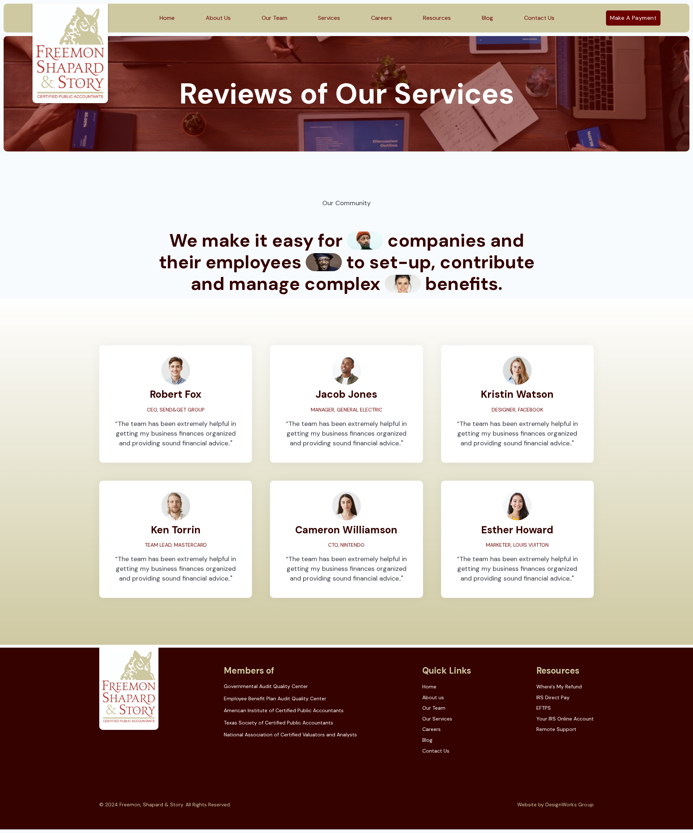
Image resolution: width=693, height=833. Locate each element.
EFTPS (543, 708)
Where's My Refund (559, 686)
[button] (437, 17)
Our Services (437, 718)
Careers (381, 18)
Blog (487, 18)
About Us (218, 18)
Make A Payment (633, 18)
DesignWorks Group (569, 804)
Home (167, 18)
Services (329, 18)
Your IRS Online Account (565, 718)
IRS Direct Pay (553, 697)
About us (433, 697)
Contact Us (539, 18)
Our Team (274, 18)
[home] (70, 53)
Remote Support (556, 729)
